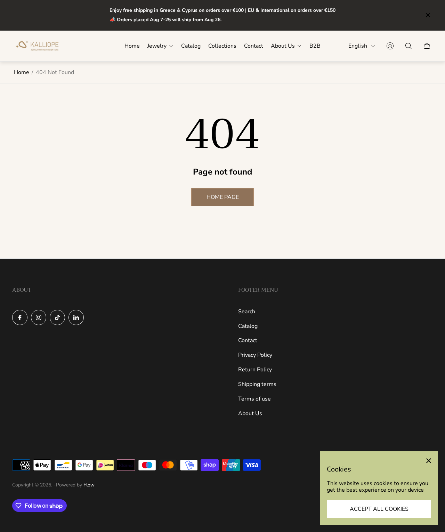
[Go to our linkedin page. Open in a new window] (76, 317)
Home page (223, 197)
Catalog (248, 326)
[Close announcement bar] (427, 15)
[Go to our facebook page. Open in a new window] (19, 317)
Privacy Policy (255, 355)
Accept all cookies (379, 509)
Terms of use (254, 399)
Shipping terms (257, 384)
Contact (247, 340)
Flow (89, 485)
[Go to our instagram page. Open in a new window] (38, 317)
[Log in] (390, 46)
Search (246, 311)
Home (21, 72)
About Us (250, 413)
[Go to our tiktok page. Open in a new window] (57, 317)
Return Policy (255, 369)
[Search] (408, 46)
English (357, 45)
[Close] (428, 460)
